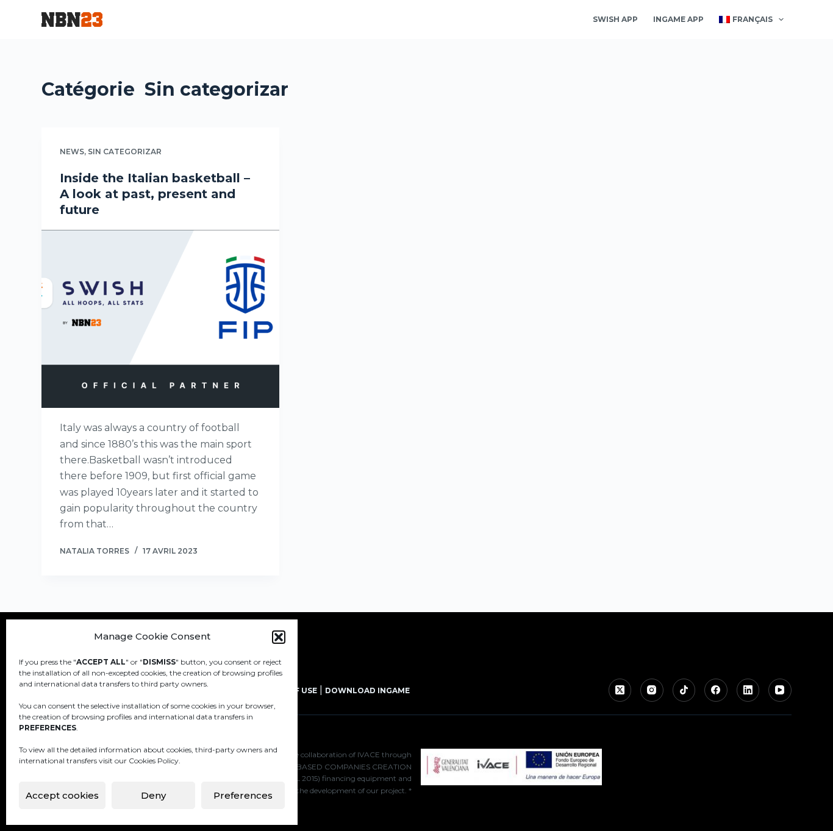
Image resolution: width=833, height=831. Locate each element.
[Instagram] (651, 690)
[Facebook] (716, 690)
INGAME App (678, 19)
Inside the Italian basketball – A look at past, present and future (155, 194)
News (72, 151)
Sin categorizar (125, 151)
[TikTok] (684, 690)
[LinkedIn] (748, 690)
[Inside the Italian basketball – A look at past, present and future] (160, 319)
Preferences (243, 795)
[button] (279, 637)
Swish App (615, 19)
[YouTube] (780, 690)
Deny (153, 795)
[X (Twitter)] (620, 690)
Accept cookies (62, 795)
